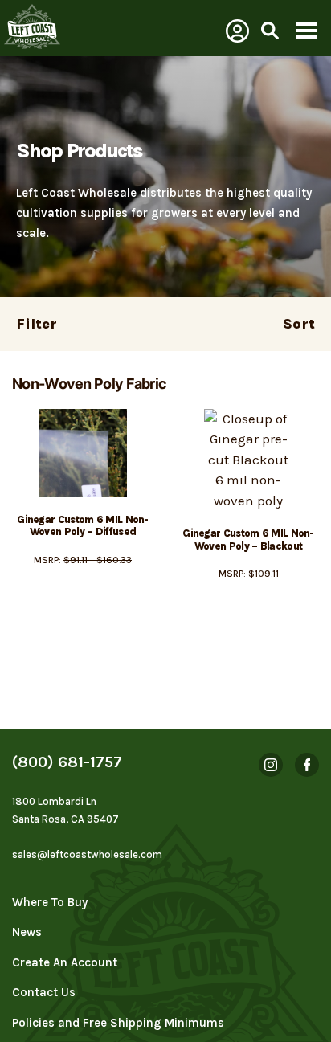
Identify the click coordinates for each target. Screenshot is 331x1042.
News (27, 932)
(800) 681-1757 (67, 762)
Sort (299, 324)
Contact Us (44, 992)
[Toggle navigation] (306, 31)
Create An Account (64, 962)
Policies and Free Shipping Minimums (118, 1022)
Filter (36, 324)
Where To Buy (50, 902)
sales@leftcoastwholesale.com (87, 854)
